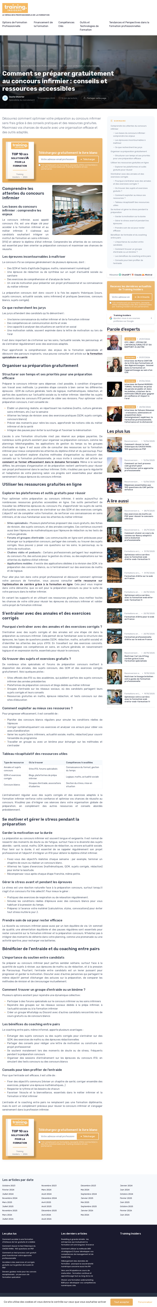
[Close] (134, 630)
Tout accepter (121, 1302)
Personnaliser (145, 1302)
